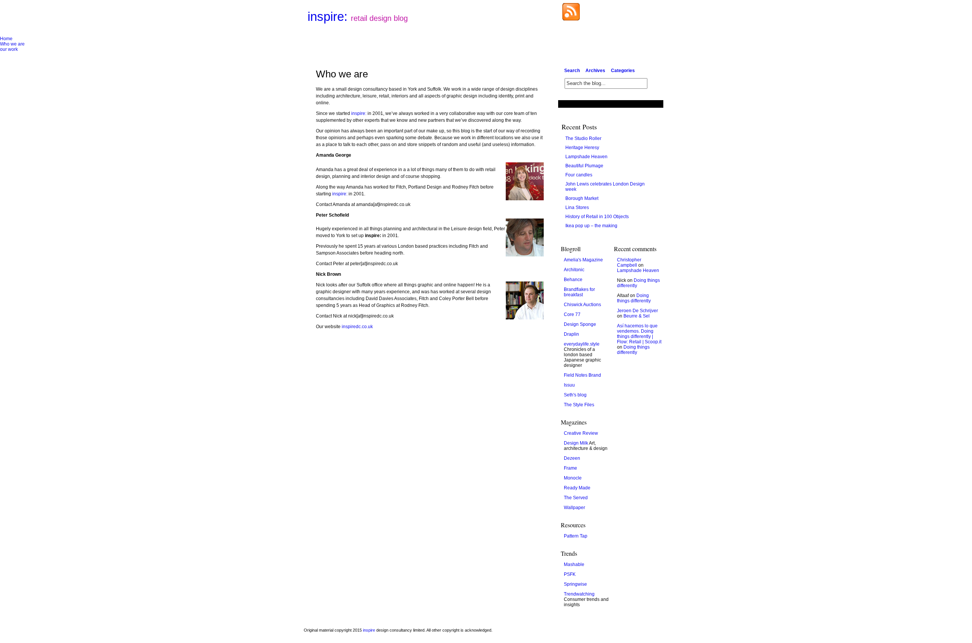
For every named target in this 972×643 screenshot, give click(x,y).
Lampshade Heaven (586, 156)
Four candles (578, 175)
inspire (369, 630)
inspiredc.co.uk (357, 326)
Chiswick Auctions (582, 304)
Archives (595, 70)
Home (6, 38)
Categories (623, 70)
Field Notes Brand (582, 375)
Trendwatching (579, 594)
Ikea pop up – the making (591, 225)
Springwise (575, 584)
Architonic (574, 269)
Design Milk (576, 443)
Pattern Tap (575, 536)
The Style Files (579, 404)
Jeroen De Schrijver (637, 310)
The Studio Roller (583, 138)
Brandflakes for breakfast (579, 292)
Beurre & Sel (636, 316)
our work (9, 49)
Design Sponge (580, 324)
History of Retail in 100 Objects (597, 216)
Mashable (574, 564)
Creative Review (581, 433)
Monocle (573, 478)
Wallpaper (574, 507)
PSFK (570, 574)
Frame (570, 468)
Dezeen (572, 458)
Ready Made (577, 488)
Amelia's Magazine (583, 260)
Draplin (571, 334)
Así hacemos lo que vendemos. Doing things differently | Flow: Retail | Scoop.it (639, 333)
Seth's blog (575, 395)
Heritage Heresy (582, 147)
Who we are (12, 44)
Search (572, 70)
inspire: (358, 16)
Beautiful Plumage (584, 165)
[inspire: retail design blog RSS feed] (571, 19)
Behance (573, 279)
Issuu (569, 385)
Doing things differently (634, 298)
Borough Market (581, 198)
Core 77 (572, 314)
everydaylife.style (582, 344)
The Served (576, 497)
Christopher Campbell (629, 262)
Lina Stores (577, 207)
